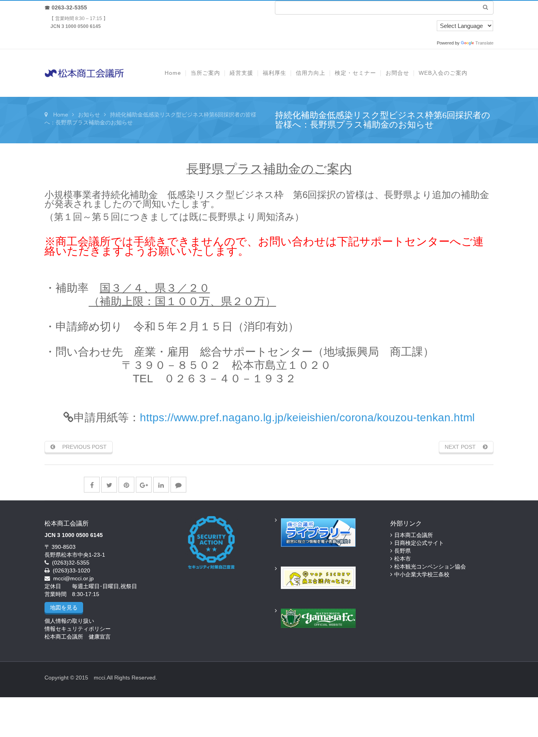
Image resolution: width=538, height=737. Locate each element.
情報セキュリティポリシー (78, 629)
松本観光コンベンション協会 (430, 566)
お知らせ (89, 114)
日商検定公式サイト (419, 543)
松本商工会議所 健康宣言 (78, 636)
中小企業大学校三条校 (421, 574)
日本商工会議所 (413, 535)
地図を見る (64, 607)
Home (60, 114)
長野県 (402, 551)
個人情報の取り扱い (69, 621)
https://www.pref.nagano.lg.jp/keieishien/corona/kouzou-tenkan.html (307, 417)
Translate (484, 43)
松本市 (402, 559)
